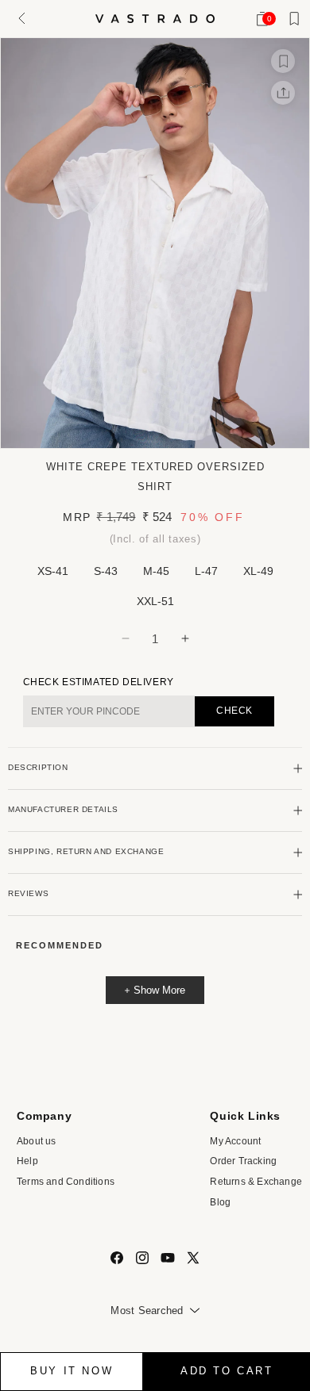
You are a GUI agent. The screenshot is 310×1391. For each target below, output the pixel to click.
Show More (159, 990)
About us (36, 1141)
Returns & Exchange (256, 1181)
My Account (235, 1141)
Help (27, 1161)
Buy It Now (71, 1371)
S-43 (106, 571)
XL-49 (258, 571)
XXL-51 (155, 601)
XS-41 (52, 571)
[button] (19, 18)
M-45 (156, 571)
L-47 (206, 571)
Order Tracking (243, 1161)
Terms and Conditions (65, 1181)
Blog (220, 1202)
